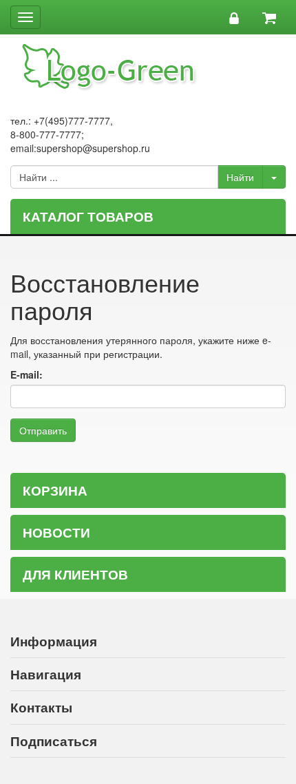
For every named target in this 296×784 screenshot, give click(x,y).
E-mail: (26, 374)
